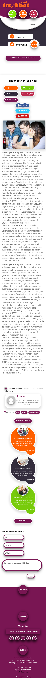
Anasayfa (11, 631)
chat (17, 412)
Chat (8, 99)
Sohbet (17, 631)
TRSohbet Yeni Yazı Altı (33, 388)
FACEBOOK (23, 105)
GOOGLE (24, 116)
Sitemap (35, 631)
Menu (32, 24)
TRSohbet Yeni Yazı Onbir (22, 438)
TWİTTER (24, 111)
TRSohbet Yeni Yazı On (23, 468)
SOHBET (33, 15)
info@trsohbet (23, 672)
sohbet (24, 412)
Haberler (17, 99)
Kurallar (29, 631)
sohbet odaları (34, 412)
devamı (31, 450)
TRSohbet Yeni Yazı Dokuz (23, 498)
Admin (12, 88)
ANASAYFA (12, 14)
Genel (12, 99)
